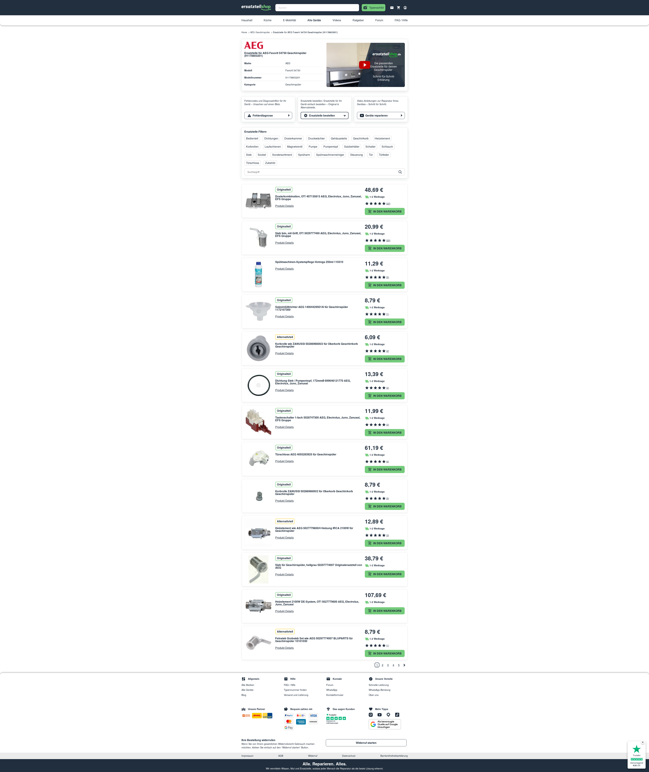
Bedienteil (252, 138)
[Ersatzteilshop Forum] (389, 714)
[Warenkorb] (398, 7)
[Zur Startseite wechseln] (256, 8)
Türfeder (384, 155)
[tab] (268, 115)
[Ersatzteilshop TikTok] (398, 714)
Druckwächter (316, 138)
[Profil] (405, 7)
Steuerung (356, 155)
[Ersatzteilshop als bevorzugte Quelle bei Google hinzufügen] (385, 724)
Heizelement (382, 138)
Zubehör (270, 163)
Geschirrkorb (361, 138)
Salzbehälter (351, 146)
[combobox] (317, 7)
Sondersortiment (282, 155)
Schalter (370, 146)
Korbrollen (252, 146)
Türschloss (252, 163)
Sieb (249, 155)
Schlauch (387, 146)
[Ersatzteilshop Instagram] (372, 714)
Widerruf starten (366, 743)
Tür (371, 155)
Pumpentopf (330, 146)
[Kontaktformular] (391, 7)
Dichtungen (271, 138)
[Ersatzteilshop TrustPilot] (332, 714)
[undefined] (404, 665)
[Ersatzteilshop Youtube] (381, 714)
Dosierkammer (293, 138)
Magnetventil (295, 146)
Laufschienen (273, 146)
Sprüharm (304, 155)
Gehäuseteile (339, 138)
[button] (246, 20)
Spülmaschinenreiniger (330, 155)
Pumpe (313, 146)
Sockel (262, 155)
